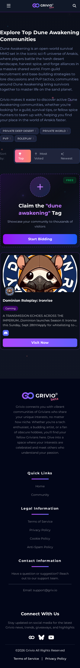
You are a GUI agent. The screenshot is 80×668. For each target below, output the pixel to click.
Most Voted (40, 156)
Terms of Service (40, 521)
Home (40, 486)
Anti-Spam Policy (40, 547)
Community (40, 495)
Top (21, 158)
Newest (67, 158)
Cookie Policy (40, 538)
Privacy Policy (40, 530)
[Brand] (43, 6)
